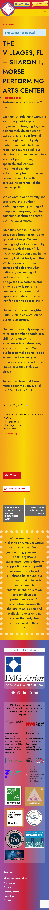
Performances (12, 97)
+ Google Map (11, 433)
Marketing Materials (24, 650)
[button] (37, 12)
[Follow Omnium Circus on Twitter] (18, 692)
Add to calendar (17, 488)
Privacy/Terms (11, 891)
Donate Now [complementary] (21, 4)
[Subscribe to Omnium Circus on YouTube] (36, 692)
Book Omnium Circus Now (24, 685)
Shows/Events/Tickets (16, 878)
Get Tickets (12, 475)
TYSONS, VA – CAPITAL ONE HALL (36, 510)
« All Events (8, 24)
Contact (8, 900)
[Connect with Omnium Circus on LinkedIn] (24, 692)
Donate (7, 887)
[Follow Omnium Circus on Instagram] (30, 692)
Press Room (10, 896)
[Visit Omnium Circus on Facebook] (13, 692)
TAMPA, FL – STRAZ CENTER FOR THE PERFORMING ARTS (12, 513)
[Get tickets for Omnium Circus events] (40, 4)
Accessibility (10, 883)
